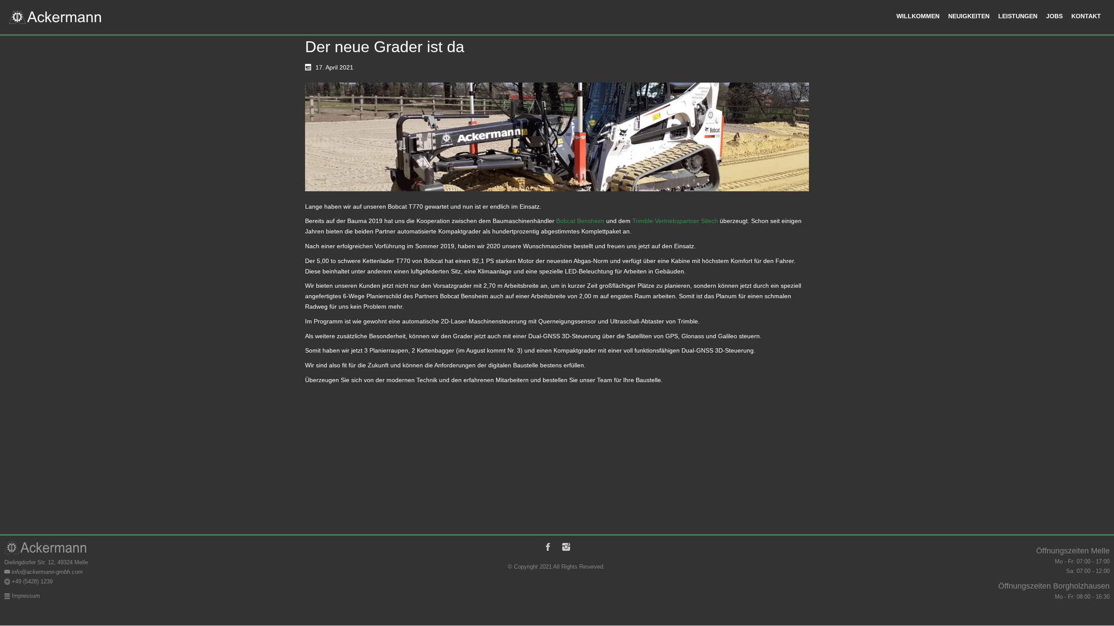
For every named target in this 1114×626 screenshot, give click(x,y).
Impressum (25, 596)
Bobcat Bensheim (581, 220)
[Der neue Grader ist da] (557, 137)
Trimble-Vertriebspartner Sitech (675, 220)
